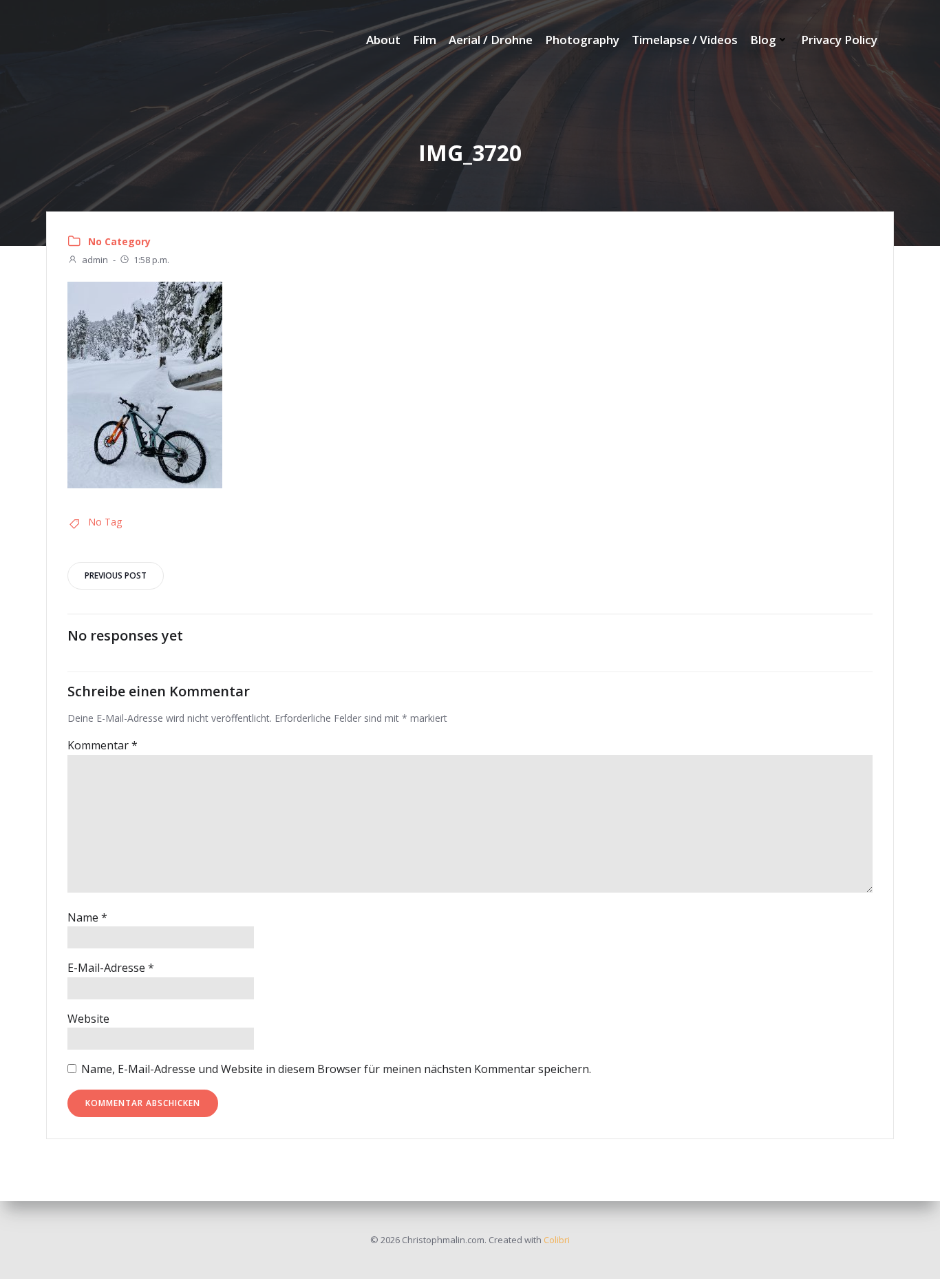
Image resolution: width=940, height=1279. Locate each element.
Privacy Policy (839, 40)
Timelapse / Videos (685, 40)
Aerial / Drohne (491, 40)
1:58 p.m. (151, 259)
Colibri (557, 1240)
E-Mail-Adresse (110, 967)
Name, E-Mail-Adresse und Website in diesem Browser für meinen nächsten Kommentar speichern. (336, 1069)
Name (87, 917)
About (383, 40)
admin (95, 259)
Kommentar (102, 745)
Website (88, 1018)
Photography (582, 40)
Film (424, 40)
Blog (763, 40)
